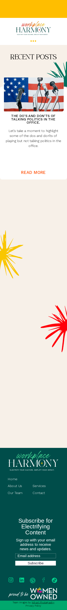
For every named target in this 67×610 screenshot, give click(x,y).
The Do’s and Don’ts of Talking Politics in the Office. (33, 119)
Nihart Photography (43, 602)
